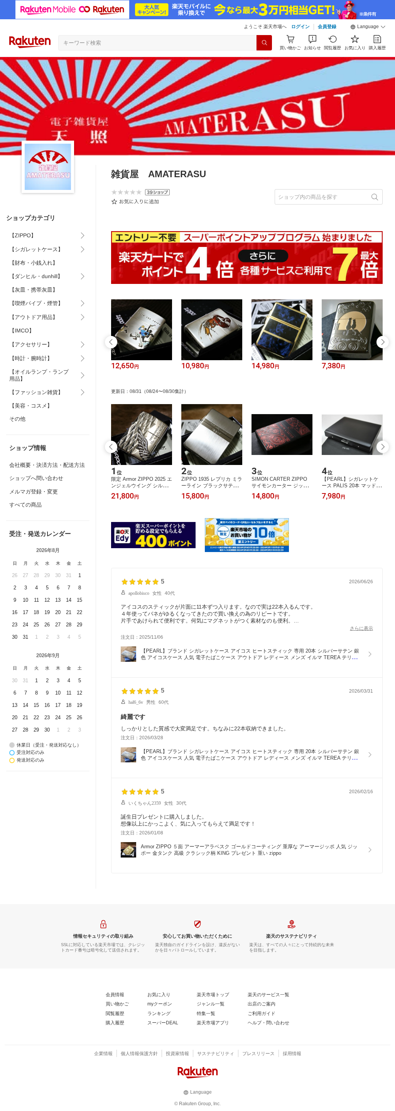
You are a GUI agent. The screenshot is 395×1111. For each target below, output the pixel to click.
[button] (368, 27)
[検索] (264, 42)
